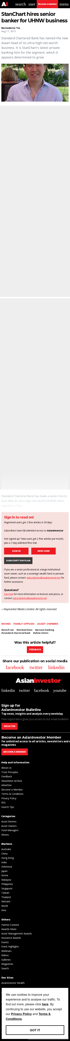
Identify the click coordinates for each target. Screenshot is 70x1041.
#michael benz (24, 629)
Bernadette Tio (10, 28)
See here (8, 594)
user (32, 4)
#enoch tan (7, 629)
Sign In (16, 551)
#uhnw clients (40, 632)
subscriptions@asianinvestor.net (44, 577)
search (20, 4)
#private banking (44, 629)
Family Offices (23, 623)
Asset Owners (47, 623)
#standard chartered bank (15, 632)
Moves (6, 623)
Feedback (35, 649)
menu (64, 4)
